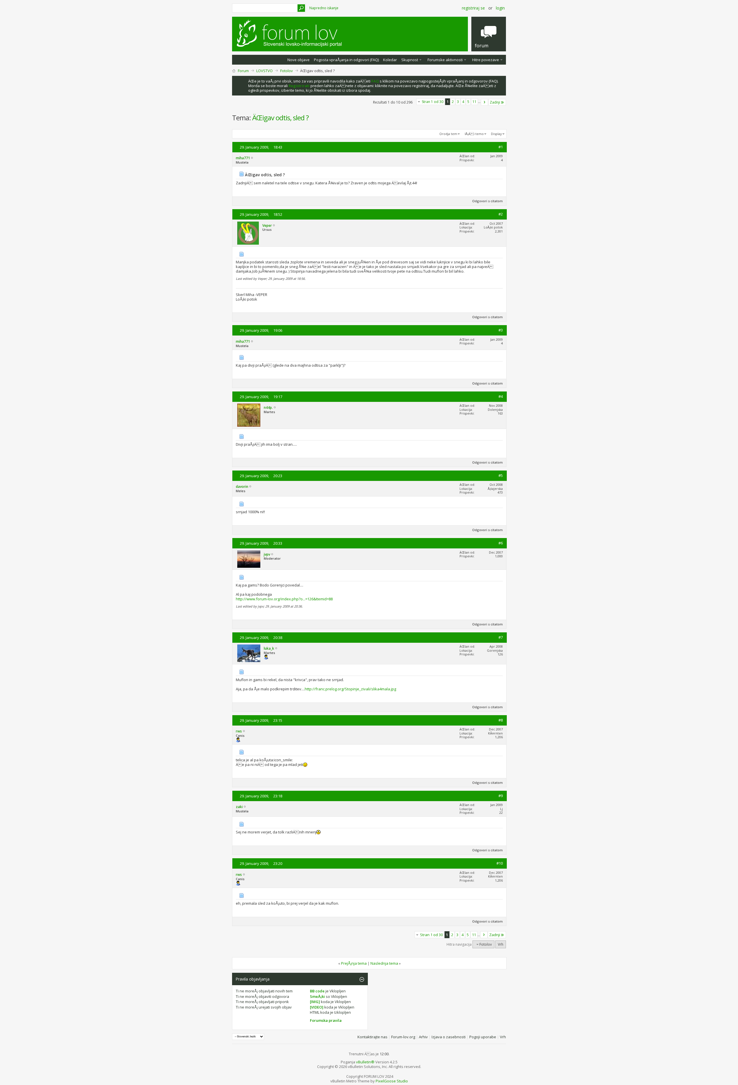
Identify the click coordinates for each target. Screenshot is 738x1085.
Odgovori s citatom (487, 201)
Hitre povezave (485, 59)
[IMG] (315, 1001)
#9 (500, 795)
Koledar (390, 59)
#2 (500, 214)
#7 (500, 637)
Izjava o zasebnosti (449, 1036)
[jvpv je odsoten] (248, 559)
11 (474, 101)
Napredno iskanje (323, 7)
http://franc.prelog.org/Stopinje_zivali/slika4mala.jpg (350, 689)
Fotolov (286, 70)
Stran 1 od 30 (432, 101)
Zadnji (495, 102)
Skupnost (409, 59)
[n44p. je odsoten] (248, 415)
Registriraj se (473, 8)
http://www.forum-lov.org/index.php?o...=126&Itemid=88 (284, 598)
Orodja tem (448, 134)
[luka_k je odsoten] (248, 653)
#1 (500, 146)
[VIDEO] (316, 1007)
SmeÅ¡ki (317, 996)
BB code (317, 991)
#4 (500, 396)
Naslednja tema (384, 963)
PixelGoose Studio (392, 1081)
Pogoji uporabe (482, 1036)
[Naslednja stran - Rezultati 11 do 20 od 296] (484, 102)
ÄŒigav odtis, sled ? (280, 117)
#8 (500, 720)
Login (500, 8)
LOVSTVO (264, 70)
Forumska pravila (326, 1020)
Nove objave (298, 59)
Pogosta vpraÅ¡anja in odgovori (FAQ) (346, 59)
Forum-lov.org (403, 1036)
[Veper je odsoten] (248, 233)
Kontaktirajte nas (372, 1036)
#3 (500, 330)
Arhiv (423, 1036)
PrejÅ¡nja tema (354, 963)
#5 (500, 475)
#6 (500, 543)
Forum (243, 70)
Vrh (500, 944)
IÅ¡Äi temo (474, 134)
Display (496, 134)
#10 (499, 863)
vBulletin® (365, 1062)
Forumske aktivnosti (445, 59)
